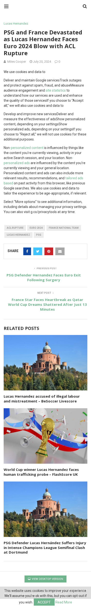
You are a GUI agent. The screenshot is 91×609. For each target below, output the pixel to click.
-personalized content (26, 148)
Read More (63, 602)
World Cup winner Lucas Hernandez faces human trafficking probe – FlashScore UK (41, 472)
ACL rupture (15, 228)
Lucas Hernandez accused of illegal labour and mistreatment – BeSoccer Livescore (42, 398)
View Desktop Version (47, 579)
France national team (64, 228)
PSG (38, 235)
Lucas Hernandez (16, 23)
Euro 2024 (36, 228)
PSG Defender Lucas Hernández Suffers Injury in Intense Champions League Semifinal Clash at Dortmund (45, 547)
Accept (44, 602)
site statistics (56, 90)
